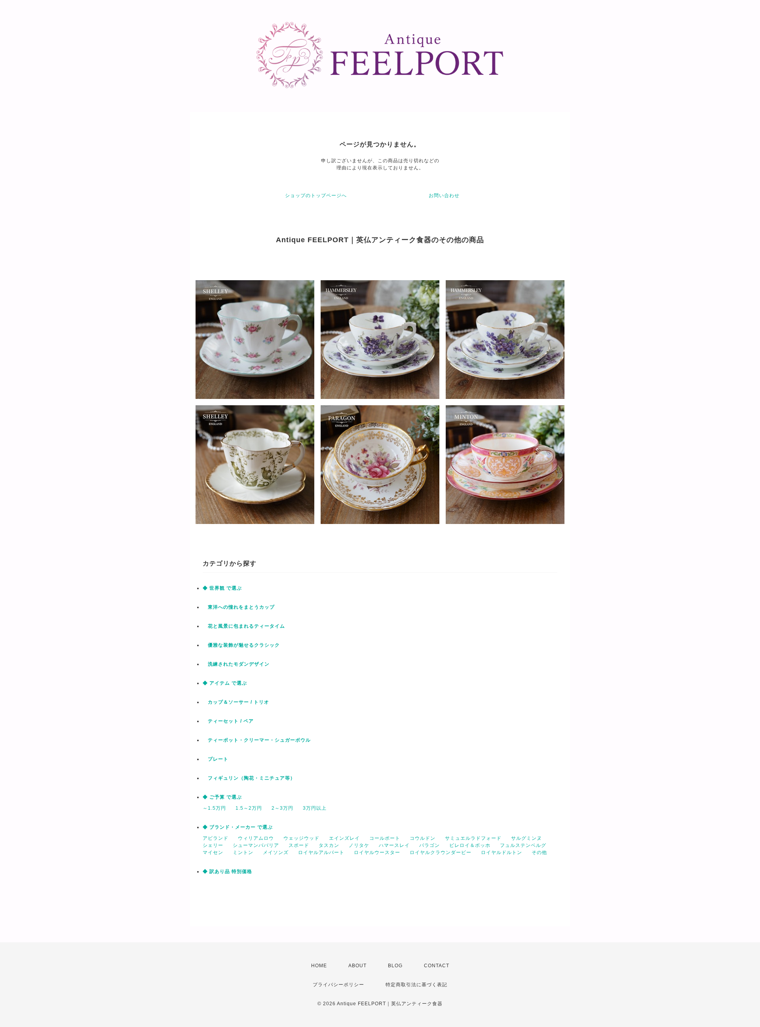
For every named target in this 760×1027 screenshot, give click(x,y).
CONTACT (436, 965)
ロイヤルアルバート (321, 852)
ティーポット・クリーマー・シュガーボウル (257, 740)
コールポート (384, 838)
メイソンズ (276, 852)
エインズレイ (344, 838)
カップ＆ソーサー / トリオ (236, 702)
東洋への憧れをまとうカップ (239, 607)
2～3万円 (282, 808)
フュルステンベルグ (523, 845)
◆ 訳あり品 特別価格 (227, 871)
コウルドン (422, 838)
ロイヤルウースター (377, 852)
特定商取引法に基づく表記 (416, 984)
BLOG (395, 965)
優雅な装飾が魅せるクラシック (241, 645)
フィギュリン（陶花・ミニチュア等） (249, 778)
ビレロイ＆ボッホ (469, 845)
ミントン (243, 852)
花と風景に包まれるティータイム (244, 626)
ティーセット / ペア (228, 721)
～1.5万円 (214, 808)
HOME (319, 965)
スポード (299, 845)
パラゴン (429, 845)
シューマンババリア (256, 845)
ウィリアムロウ (256, 838)
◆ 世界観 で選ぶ (222, 588)
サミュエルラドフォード (473, 838)
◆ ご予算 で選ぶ (222, 797)
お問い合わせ (444, 195)
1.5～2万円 (249, 808)
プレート (215, 759)
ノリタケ (359, 845)
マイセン (213, 852)
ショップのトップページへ (316, 195)
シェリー (213, 845)
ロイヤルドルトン (501, 852)
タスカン (329, 845)
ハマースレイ (394, 845)
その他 (539, 852)
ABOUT (357, 965)
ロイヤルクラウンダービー (440, 852)
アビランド (215, 838)
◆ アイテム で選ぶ (225, 683)
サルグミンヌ (526, 838)
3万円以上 (315, 808)
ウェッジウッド (301, 838)
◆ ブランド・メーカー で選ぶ (238, 827)
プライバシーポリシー (338, 984)
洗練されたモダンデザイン (236, 664)
